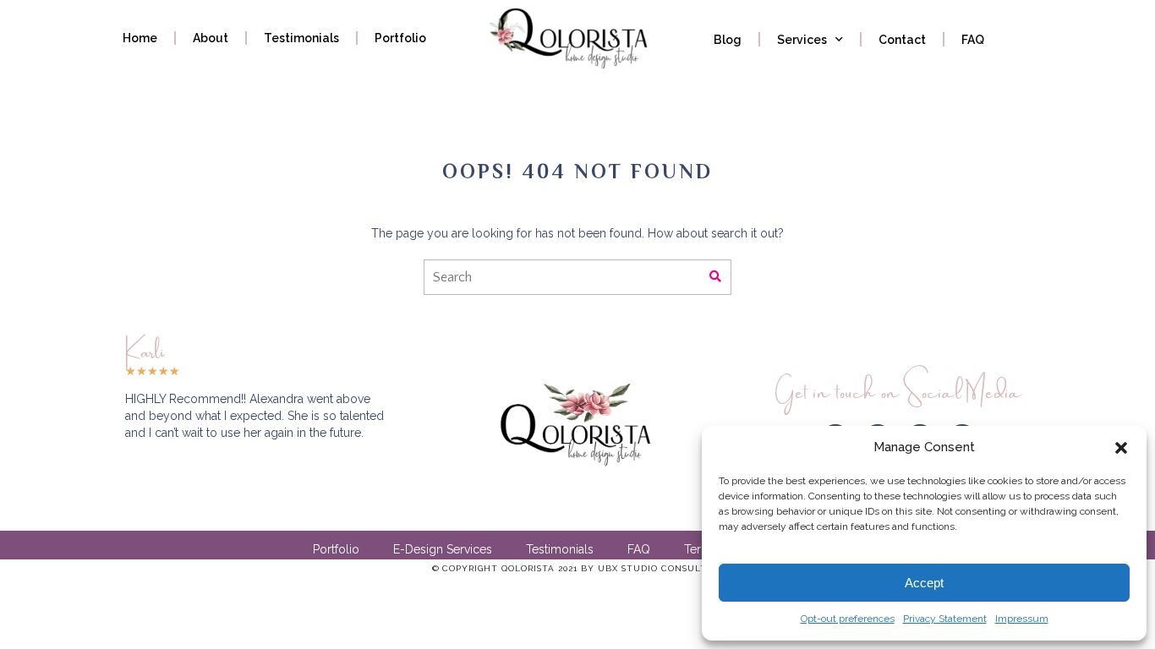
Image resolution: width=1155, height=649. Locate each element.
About (210, 38)
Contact (902, 39)
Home (140, 38)
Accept (924, 582)
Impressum (1021, 618)
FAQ (972, 39)
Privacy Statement (945, 618)
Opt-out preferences (848, 618)
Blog (728, 39)
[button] (1121, 447)
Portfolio (400, 38)
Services (802, 39)
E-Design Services (442, 549)
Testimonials (301, 38)
